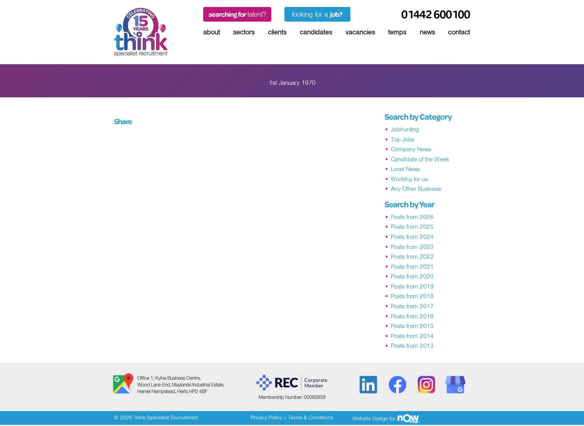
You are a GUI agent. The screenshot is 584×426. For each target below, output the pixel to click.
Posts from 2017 (412, 306)
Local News (405, 169)
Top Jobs (403, 139)
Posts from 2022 (412, 256)
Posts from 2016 (412, 316)
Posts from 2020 (412, 276)
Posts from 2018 (412, 296)
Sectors (244, 32)
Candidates (316, 32)
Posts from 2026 (412, 217)
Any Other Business (416, 189)
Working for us (409, 179)
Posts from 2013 (412, 346)
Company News (411, 149)
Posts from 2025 (412, 227)
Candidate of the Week (420, 159)
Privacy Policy (266, 417)
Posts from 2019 (412, 286)
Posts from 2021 (412, 267)
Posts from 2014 (412, 336)
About (211, 32)
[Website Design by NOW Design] (408, 418)
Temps (397, 32)
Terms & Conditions (310, 417)
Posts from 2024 (412, 237)
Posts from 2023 (412, 247)
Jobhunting (405, 129)
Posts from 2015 (412, 326)
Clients (277, 32)
